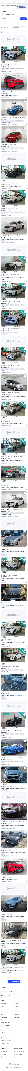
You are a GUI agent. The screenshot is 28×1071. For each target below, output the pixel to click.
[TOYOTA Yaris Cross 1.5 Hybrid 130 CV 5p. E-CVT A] (14, 360)
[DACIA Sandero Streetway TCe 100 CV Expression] (14, 961)
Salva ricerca (6, 27)
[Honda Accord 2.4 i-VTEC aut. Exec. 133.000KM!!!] (14, 935)
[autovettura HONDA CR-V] (14, 596)
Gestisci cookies (4, 1020)
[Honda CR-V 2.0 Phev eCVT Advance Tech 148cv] (14, 504)
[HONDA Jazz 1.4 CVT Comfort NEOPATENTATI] (14, 387)
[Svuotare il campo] (25, 14)
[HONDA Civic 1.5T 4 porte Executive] (14, 908)
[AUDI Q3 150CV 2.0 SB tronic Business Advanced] (14, 59)
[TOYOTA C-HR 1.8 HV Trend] (14, 413)
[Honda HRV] (14, 778)
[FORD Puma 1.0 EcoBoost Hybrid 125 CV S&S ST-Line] (14, 177)
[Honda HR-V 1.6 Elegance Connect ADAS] (14, 230)
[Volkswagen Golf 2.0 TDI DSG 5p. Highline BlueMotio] (14, 843)
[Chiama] (26, 71)
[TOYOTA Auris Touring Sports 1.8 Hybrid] (14, 203)
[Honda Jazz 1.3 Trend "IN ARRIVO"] (14, 139)
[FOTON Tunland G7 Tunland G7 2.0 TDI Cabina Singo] (14, 322)
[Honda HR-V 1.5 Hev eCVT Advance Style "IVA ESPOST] (14, 112)
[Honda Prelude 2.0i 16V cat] (14, 543)
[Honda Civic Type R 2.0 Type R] (14, 85)
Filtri (23, 18)
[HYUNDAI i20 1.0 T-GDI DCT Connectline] (14, 660)
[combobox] (14, 14)
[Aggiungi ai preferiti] (25, 48)
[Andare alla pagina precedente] (5, 977)
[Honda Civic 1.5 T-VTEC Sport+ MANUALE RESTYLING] (14, 816)
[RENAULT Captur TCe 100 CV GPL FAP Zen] (14, 687)
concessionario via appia (11, 5)
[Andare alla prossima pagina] (23, 977)
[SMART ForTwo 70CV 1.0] (14, 634)
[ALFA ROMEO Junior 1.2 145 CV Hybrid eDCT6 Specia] (14, 478)
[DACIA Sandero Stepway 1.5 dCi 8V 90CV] (14, 269)
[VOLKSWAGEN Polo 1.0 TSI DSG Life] (14, 570)
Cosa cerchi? (4, 11)
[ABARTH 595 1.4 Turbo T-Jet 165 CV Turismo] (14, 296)
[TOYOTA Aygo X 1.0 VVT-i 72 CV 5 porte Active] (14, 725)
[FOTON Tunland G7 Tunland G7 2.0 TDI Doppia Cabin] (14, 451)
